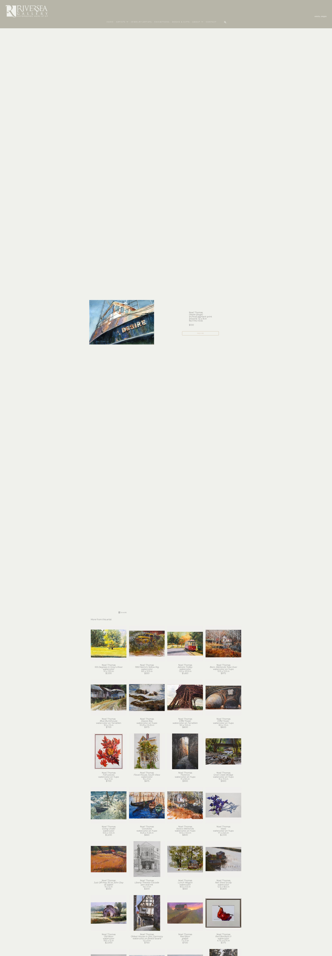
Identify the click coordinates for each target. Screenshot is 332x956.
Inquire (200, 333)
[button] (122, 22)
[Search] (225, 22)
